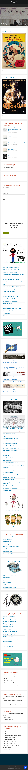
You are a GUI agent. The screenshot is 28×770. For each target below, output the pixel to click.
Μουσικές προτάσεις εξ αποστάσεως (11, 264)
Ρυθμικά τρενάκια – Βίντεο (9, 291)
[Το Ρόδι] (5, 137)
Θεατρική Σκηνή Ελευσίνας (9, 680)
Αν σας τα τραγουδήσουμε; (9, 477)
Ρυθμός (4, 284)
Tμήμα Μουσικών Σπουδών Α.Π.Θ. (11, 733)
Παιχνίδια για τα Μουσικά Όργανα (11, 296)
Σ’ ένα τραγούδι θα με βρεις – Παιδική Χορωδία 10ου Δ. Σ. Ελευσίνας (15, 129)
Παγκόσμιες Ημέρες (7, 303)
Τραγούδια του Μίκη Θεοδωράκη (10, 441)
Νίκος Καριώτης (7, 717)
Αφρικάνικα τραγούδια (8, 553)
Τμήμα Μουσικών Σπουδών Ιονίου (11, 737)
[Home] (1, 24)
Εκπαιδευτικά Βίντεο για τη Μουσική (11, 279)
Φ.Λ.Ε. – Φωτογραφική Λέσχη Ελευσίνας (12, 704)
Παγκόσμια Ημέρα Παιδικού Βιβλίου (11, 301)
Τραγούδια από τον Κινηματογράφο (11, 462)
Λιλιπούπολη (6, 455)
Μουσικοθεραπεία (7, 582)
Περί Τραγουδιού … (7, 584)
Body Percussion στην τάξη (9, 289)
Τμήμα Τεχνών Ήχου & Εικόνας (10, 739)
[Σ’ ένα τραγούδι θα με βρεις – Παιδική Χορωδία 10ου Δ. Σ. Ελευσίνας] (5, 130)
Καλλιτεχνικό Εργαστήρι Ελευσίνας (11, 674)
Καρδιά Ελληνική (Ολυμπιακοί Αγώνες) (12, 308)
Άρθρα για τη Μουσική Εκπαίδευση (11, 580)
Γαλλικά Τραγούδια (7, 539)
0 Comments (14, 132)
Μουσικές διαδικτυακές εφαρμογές (11, 267)
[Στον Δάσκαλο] (5, 150)
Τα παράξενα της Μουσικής (9, 587)
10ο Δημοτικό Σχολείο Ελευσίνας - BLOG (12, 684)
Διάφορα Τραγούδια (7, 436)
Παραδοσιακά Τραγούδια (8, 479)
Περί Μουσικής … (7, 577)
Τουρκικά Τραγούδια (7, 551)
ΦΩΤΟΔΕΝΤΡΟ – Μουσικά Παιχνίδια (11, 269)
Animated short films (7, 641)
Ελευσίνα (5, 315)
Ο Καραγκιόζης (6, 313)
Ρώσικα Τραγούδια (7, 548)
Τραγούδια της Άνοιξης (8, 457)
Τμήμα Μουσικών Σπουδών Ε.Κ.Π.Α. (11, 731)
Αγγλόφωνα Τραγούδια (8, 536)
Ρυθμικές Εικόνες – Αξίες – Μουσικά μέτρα (13, 286)
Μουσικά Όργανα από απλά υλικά (11, 298)
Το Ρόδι (9, 136)
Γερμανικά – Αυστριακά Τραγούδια (11, 546)
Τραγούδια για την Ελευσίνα (9, 433)
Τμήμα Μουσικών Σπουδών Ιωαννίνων (12, 743)
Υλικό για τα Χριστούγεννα (9, 310)
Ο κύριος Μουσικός (16, 766)
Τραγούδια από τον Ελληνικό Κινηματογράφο (13, 465)
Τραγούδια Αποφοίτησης (8, 470)
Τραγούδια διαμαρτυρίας (8, 472)
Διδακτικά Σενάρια (7, 277)
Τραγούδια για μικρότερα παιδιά (10, 450)
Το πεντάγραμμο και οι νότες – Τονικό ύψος (13, 281)
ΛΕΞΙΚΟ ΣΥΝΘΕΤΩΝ (8, 719)
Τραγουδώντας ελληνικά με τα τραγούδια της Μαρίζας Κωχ (14, 483)
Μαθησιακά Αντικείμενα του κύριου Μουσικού (13, 274)
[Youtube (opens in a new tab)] (14, 2)
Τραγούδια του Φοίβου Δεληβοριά (11, 448)
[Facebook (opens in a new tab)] (11, 2)
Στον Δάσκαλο (11, 149)
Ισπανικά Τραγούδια (7, 541)
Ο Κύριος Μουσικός (14, 11)
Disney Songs (6, 467)
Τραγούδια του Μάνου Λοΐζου (10, 443)
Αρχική (9, 766)
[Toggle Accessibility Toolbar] (25, 767)
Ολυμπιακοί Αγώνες (7, 490)
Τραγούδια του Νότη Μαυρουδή (10, 445)
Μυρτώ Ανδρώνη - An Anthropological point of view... (13, 701)
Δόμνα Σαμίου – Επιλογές (9, 485)
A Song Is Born (6, 31)
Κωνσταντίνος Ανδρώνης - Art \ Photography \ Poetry (13, 697)
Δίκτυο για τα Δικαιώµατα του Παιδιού (12, 474)
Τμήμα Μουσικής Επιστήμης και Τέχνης (12, 735)
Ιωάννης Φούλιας (7, 749)
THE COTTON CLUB (8, 77)
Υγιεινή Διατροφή (7, 460)
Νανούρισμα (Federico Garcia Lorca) (16, 142)
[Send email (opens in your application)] (16, 2)
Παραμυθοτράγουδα (7, 453)
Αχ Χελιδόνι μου (12, 155)
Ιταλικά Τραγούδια (7, 544)
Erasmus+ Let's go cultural (9, 687)
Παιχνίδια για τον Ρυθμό (8, 294)
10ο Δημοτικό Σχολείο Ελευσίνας (11, 682)
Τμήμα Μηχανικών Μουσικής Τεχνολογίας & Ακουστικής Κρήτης (12, 746)
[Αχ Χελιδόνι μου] (5, 156)
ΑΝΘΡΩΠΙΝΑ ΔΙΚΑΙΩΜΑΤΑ (9, 306)
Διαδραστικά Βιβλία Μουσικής (10, 272)
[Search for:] (17, 5)
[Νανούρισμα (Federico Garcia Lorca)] (5, 143)
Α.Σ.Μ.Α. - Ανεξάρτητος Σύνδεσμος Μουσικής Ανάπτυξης (13, 677)
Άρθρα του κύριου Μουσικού (9, 575)
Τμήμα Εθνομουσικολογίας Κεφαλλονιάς (12, 741)
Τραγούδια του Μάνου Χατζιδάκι (10, 438)
